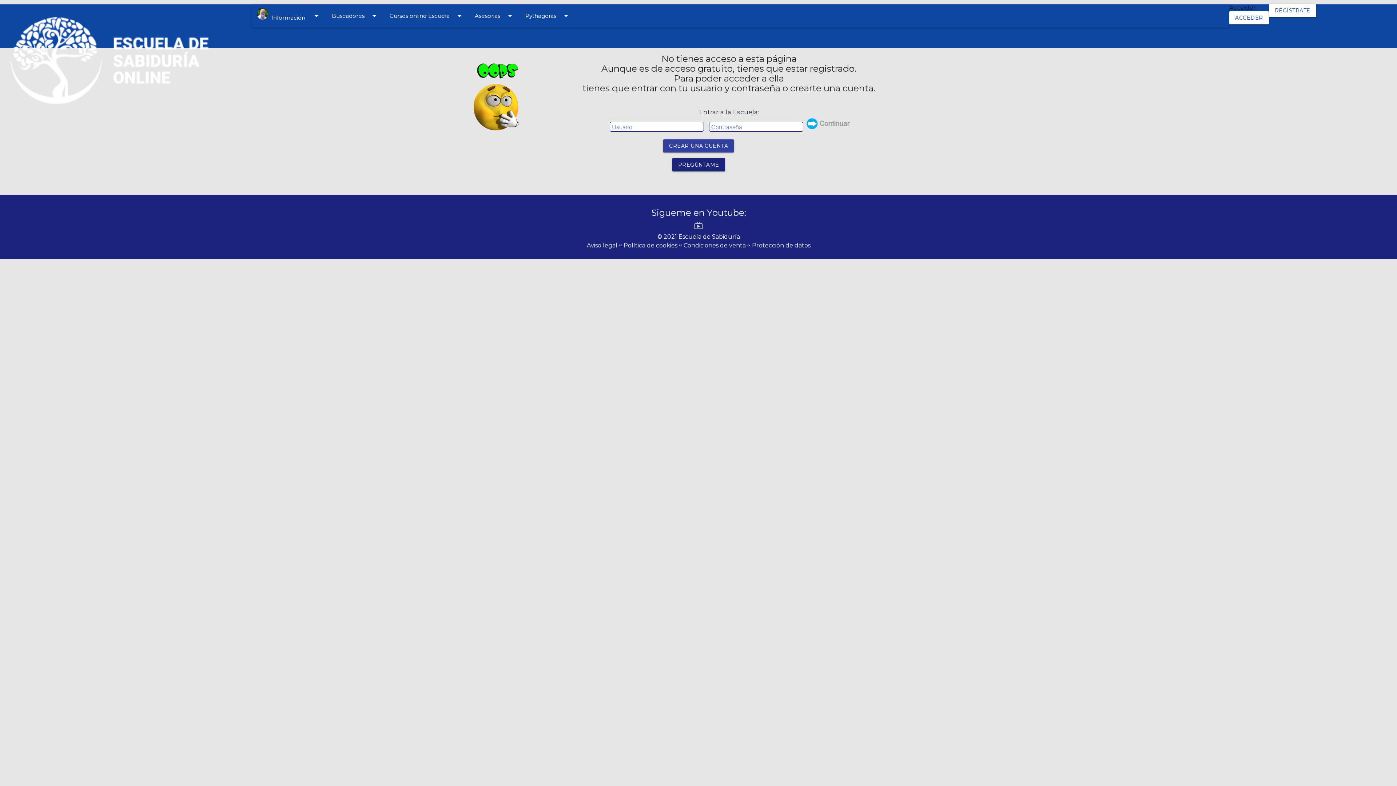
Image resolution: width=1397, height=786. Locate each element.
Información (294, 16)
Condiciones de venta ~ (718, 245)
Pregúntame (698, 165)
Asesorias (494, 16)
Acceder (1249, 18)
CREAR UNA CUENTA (698, 146)
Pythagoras (547, 16)
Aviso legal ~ (605, 245)
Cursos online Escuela (427, 16)
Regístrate (1292, 10)
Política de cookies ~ (654, 245)
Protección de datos (781, 245)
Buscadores (355, 16)
